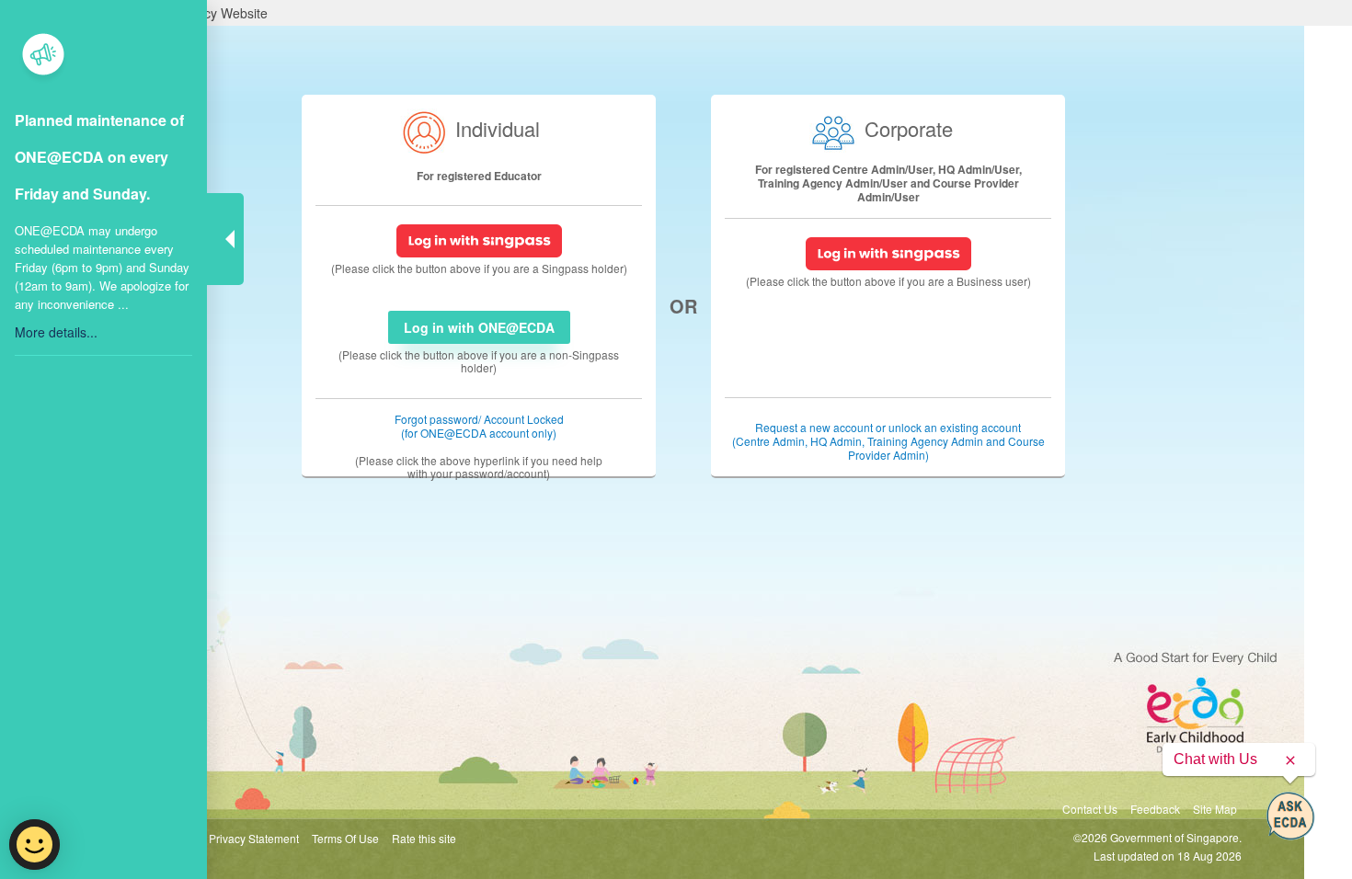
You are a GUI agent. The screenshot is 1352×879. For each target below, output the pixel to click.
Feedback (1155, 808)
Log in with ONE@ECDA (479, 327)
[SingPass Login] (479, 238)
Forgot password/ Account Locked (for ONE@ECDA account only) (479, 425)
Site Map (1215, 808)
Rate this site (424, 838)
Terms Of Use (345, 838)
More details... (56, 332)
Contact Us (1089, 808)
